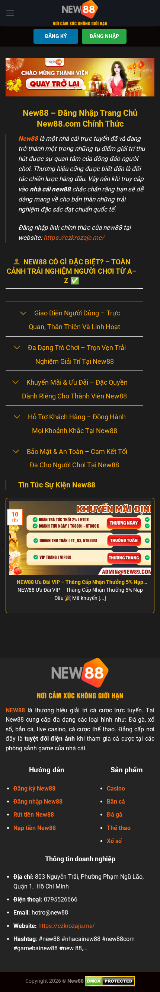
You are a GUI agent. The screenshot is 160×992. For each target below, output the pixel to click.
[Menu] (10, 13)
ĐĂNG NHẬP (104, 36)
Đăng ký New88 (34, 788)
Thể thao (119, 828)
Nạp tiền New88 (34, 828)
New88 (28, 138)
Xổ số (114, 841)
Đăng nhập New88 (38, 801)
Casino (116, 788)
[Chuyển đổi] (23, 314)
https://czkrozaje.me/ (74, 237)
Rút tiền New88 (33, 814)
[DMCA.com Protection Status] (110, 980)
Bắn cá (116, 801)
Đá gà (114, 814)
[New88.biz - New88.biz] (80, 13)
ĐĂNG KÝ (56, 36)
